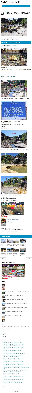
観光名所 (5, 326)
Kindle (9, 222)
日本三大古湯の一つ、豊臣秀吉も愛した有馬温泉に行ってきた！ (12, 371)
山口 (14, 326)
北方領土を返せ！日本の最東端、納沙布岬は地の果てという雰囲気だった (14, 353)
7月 (4, 336)
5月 (4, 341)
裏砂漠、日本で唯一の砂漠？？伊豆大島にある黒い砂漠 (11, 356)
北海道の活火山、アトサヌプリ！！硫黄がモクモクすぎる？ (13, 315)
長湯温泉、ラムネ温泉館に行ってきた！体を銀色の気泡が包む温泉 (13, 379)
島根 (23, 326)
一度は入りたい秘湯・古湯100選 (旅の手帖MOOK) (12, 219)
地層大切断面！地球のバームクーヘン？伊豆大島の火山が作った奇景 (13, 361)
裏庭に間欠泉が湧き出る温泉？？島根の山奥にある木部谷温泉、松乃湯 (13, 364)
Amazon (7, 222)
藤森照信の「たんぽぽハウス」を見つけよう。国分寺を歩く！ (14, 295)
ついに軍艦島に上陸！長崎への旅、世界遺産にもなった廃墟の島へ (14, 311)
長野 (21, 326)
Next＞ (29, 258)
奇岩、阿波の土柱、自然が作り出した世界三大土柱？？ (11, 373)
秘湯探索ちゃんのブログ (10, 2)
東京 (25, 326)
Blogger (17, 391)
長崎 (18, 326)
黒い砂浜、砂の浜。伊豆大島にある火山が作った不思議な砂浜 (12, 359)
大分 (16, 326)
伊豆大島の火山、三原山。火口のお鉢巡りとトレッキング (11, 358)
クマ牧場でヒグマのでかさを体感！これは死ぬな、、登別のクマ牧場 (13, 344)
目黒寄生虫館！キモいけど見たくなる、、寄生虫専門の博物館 (14, 299)
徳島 (28, 326)
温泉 (2, 326)
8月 (4, 334)
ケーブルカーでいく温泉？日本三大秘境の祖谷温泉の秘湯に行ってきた (13, 376)
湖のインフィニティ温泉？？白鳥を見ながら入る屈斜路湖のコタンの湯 (13, 347)
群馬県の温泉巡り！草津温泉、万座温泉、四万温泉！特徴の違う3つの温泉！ (16, 307)
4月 (4, 386)
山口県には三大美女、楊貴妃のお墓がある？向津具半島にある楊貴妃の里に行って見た (17, 291)
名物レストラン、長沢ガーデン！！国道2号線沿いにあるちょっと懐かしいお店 (16, 303)
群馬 (11, 326)
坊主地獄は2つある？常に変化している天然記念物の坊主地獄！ (12, 382)
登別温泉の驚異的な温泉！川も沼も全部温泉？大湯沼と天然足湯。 (13, 342)
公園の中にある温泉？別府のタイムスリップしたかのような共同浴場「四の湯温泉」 (15, 370)
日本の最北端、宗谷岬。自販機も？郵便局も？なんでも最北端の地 (13, 345)
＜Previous (3, 258)
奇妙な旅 (9, 326)
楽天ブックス (12, 222)
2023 (3, 333)
